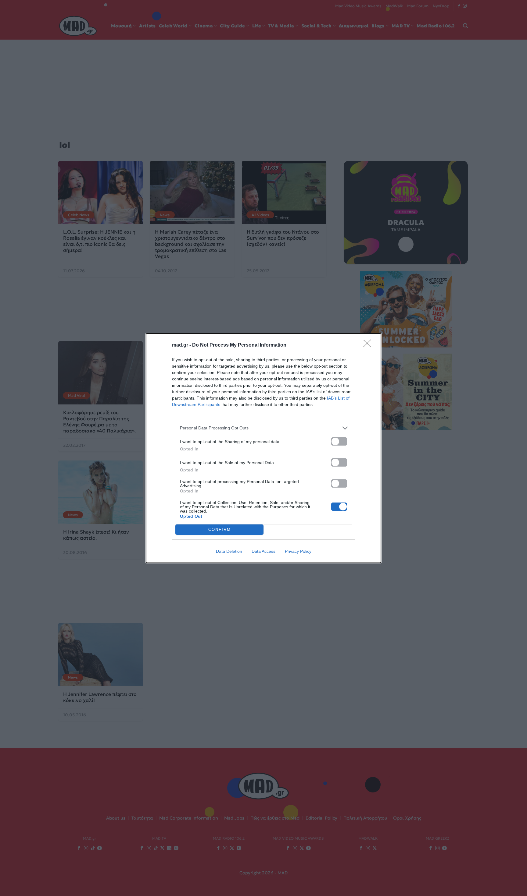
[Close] (369, 345)
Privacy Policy (298, 551)
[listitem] (263, 428)
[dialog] (263, 448)
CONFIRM (219, 529)
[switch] (339, 441)
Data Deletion (229, 551)
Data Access (263, 551)
